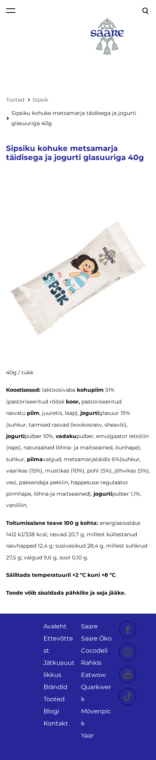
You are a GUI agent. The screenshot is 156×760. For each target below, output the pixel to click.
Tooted (15, 99)
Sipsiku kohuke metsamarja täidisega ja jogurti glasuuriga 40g (73, 118)
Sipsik (40, 99)
